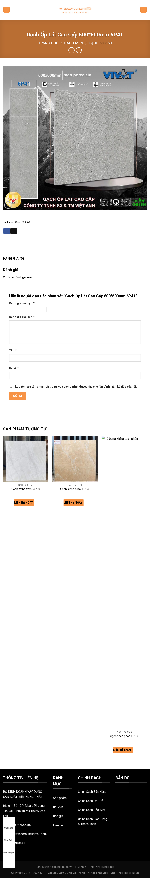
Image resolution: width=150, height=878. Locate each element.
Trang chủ (48, 43)
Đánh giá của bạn (22, 303)
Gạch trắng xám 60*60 (25, 489)
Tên (13, 350)
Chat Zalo (8, 840)
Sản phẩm (60, 798)
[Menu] (6, 10)
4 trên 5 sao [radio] (77, 309)
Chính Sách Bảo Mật (91, 810)
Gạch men (73, 43)
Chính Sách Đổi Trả (90, 801)
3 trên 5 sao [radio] (54, 309)
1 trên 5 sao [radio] (14, 309)
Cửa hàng (8, 828)
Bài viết (58, 807)
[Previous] (3, 602)
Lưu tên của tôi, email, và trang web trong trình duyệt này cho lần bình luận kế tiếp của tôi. (76, 386)
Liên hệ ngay (23, 502)
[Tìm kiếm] (143, 10)
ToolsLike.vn (131, 872)
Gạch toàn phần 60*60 (124, 736)
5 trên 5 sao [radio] (102, 309)
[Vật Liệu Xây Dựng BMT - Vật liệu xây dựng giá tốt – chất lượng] (75, 10)
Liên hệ (58, 825)
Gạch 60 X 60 (100, 43)
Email (14, 368)
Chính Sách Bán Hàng (92, 792)
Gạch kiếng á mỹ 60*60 (75, 489)
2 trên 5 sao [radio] (33, 309)
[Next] (147, 602)
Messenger (8, 853)
